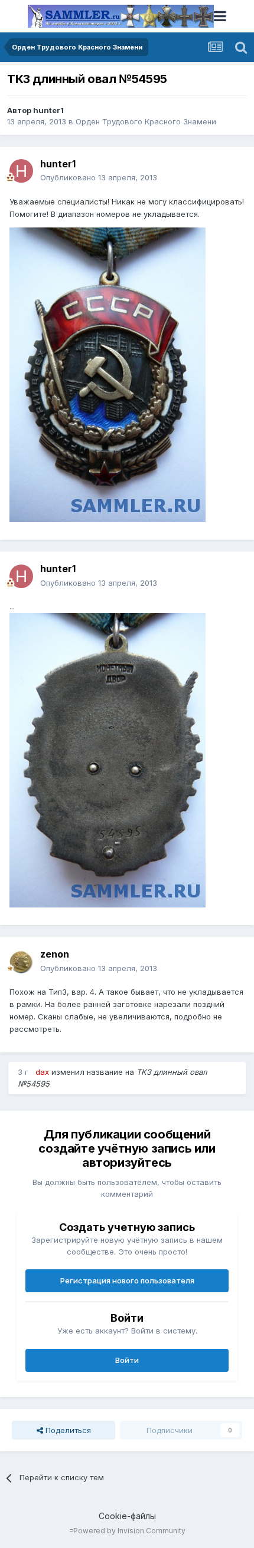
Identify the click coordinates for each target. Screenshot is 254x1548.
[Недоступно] (107, 374)
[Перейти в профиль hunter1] (21, 171)
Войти (127, 1360)
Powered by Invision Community (129, 1530)
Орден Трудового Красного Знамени (146, 121)
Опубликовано (98, 177)
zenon (54, 954)
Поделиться (67, 1430)
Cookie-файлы (127, 1516)
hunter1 (48, 110)
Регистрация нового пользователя (127, 1280)
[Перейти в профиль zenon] (21, 961)
